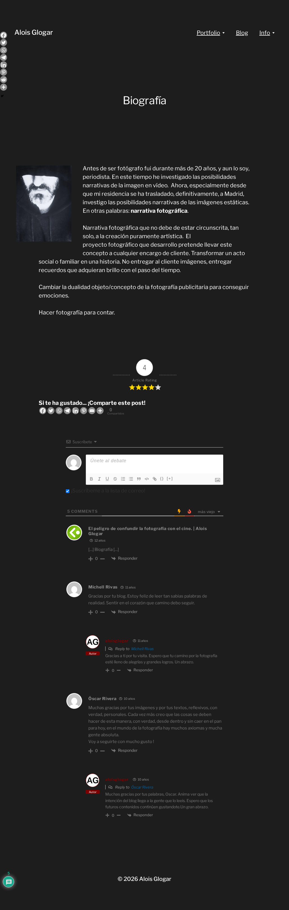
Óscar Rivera (142, 787)
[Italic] (99, 478)
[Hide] (2, 96)
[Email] (91, 410)
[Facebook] (42, 410)
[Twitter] (50, 410)
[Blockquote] (139, 478)
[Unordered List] (131, 478)
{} (162, 478)
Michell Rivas (142, 648)
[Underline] (107, 478)
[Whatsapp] (59, 410)
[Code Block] (147, 478)
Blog (242, 32)
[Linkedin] (75, 410)
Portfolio (208, 32)
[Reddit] (3, 79)
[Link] (155, 478)
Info (264, 32)
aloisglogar (117, 640)
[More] (100, 410)
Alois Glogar (33, 32)
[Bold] (91, 478)
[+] (170, 478)
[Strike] (115, 478)
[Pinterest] (83, 410)
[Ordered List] (123, 478)
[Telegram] (67, 410)
